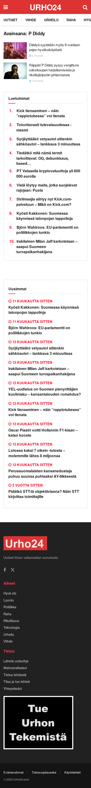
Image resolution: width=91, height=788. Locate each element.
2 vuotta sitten (27, 485)
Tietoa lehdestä (15, 674)
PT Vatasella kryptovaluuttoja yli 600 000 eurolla (48, 173)
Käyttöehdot (72, 772)
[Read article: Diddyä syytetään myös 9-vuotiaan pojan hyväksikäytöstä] (15, 50)
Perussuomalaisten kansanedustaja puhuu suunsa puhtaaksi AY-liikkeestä (42, 473)
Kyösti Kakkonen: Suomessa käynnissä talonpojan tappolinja (44, 216)
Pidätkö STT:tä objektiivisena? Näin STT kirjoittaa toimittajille (43, 494)
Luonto (9, 600)
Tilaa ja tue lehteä (17, 681)
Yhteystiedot (13, 688)
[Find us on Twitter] (12, 570)
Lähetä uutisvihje (16, 661)
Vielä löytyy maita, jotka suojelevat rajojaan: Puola (46, 187)
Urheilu (51, 19)
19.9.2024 (37, 81)
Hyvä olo (10, 593)
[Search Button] (85, 7)
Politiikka (10, 607)
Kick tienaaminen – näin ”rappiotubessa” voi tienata (40, 113)
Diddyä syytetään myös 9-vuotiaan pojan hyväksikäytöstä (54, 47)
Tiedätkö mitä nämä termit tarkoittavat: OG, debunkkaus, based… (42, 158)
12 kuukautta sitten (31, 341)
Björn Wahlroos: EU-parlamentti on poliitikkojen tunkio (47, 230)
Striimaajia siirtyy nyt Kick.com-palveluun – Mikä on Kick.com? (44, 201)
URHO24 (45, 7)
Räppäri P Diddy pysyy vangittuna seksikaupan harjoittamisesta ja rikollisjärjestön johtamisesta (54, 69)
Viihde (30, 19)
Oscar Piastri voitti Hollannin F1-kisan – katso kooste (43, 432)
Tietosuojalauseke (44, 772)
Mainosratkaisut (15, 667)
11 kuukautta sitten (31, 301)
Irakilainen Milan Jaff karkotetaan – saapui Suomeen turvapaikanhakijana (41, 371)
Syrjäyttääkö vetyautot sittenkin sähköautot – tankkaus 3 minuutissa (48, 141)
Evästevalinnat (14, 772)
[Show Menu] (6, 7)
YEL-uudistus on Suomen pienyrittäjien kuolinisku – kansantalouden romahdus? (44, 391)
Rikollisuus (11, 620)
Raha (71, 19)
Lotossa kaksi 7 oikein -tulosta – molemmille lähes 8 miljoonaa (36, 453)
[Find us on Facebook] (5, 570)
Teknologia (12, 627)
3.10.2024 (37, 55)
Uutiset (11, 19)
